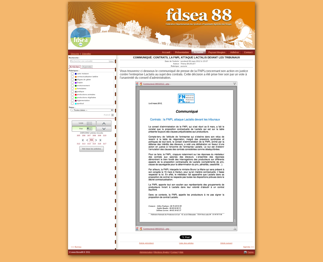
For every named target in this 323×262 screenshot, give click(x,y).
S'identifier (86, 54)
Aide (181, 252)
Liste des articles (186, 243)
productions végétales (86, 97)
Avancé (107, 115)
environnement (83, 85)
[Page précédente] (87, 140)
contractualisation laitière (87, 77)
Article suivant (226, 243)
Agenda (87, 67)
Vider (111, 61)
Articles (75, 67)
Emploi (80, 82)
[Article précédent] (103, 129)
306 (83, 135)
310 (104, 135)
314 (89, 144)
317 (104, 144)
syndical (80, 103)
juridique (80, 91)
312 (78, 144)
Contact (174, 252)
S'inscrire (75, 54)
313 (83, 144)
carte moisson (83, 74)
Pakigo (250, 252)
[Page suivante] (96, 140)
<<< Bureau (76, 247)
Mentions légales (161, 252)
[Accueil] (161, 28)
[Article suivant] (103, 123)
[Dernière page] (100, 140)
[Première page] (83, 140)
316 (99, 144)
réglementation (83, 100)
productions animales (86, 94)
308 (94, 135)
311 (91, 140)
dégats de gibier (84, 80)
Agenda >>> (248, 247)
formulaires (81, 88)
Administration (146, 252)
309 (99, 135)
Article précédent (146, 243)
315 (94, 144)
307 (89, 135)
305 (78, 135)
